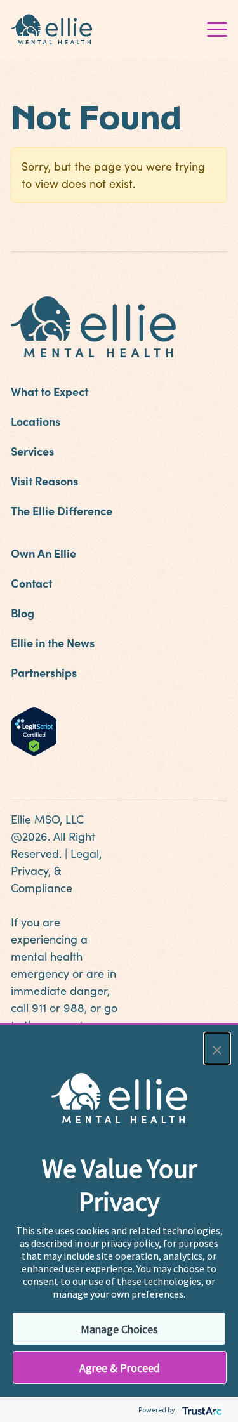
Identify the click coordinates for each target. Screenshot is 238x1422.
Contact (31, 583)
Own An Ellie (43, 553)
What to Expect (49, 391)
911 (39, 1007)
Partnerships (44, 672)
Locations (35, 421)
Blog (22, 613)
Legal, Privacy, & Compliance (56, 870)
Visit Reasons (44, 481)
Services (32, 451)
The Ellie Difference (61, 510)
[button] (217, 1048)
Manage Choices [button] (119, 1329)
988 (73, 1007)
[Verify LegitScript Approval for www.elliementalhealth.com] (34, 729)
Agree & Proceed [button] (119, 1367)
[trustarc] (201, 1409)
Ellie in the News (53, 642)
